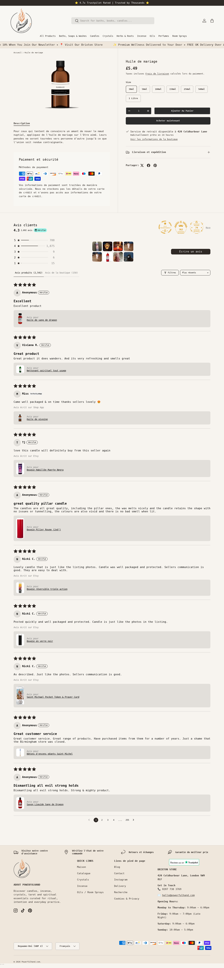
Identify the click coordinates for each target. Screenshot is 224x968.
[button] (212, 21)
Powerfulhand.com (31, 962)
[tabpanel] (62, 136)
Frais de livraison (157, 73)
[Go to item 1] (97, 246)
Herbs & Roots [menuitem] (125, 36)
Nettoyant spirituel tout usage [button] (46, 370)
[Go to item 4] (128, 246)
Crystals (83, 879)
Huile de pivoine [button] (37, 419)
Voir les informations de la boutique (154, 139)
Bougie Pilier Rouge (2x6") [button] (44, 529)
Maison (81, 867)
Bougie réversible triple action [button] (47, 589)
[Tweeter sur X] (142, 165)
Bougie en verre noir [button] (40, 641)
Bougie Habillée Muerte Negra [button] (45, 469)
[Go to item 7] (118, 257)
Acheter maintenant (168, 121)
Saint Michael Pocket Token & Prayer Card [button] (53, 697)
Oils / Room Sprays (90, 892)
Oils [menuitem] (152, 36)
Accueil (18, 53)
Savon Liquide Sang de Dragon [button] (45, 804)
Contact (119, 873)
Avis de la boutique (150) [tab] (61, 272)
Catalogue (83, 873)
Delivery (120, 886)
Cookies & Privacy (126, 898)
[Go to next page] (134, 820)
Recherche (120, 892)
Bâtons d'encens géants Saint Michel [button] (50, 753)
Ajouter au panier (182, 111)
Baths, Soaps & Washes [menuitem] (73, 36)
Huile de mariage (34, 53)
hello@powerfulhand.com (178, 895)
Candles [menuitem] (94, 36)
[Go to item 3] (118, 246)
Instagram (120, 879)
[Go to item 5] (97, 257)
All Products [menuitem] (48, 36)
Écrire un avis (190, 251)
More (208, 228)
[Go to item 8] (128, 257)
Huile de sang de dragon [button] (42, 320)
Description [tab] (22, 123)
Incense (82, 886)
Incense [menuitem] (141, 36)
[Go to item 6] (107, 257)
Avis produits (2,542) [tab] (28, 272)
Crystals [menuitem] (108, 36)
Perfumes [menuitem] (163, 36)
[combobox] (112, 20)
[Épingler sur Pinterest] (155, 165)
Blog (117, 867)
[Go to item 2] (107, 246)
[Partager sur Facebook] (148, 165)
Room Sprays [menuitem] (179, 36)
